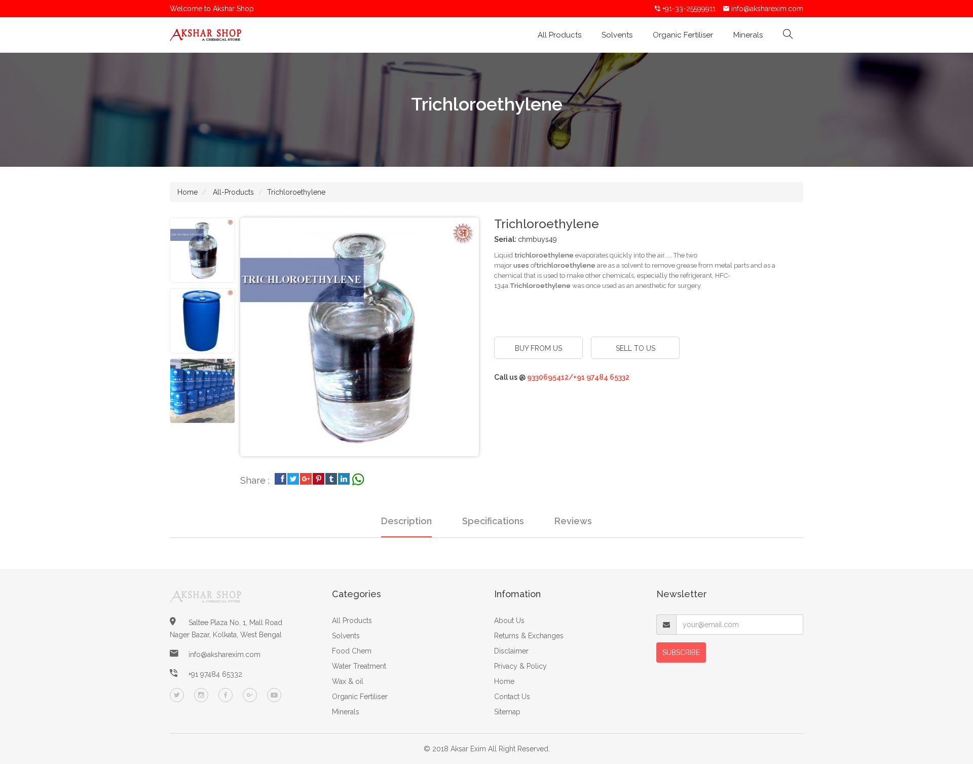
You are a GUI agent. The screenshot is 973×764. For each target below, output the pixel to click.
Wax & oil (347, 681)
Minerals (748, 35)
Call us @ (561, 377)
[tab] (202, 250)
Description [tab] (406, 521)
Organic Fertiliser (683, 35)
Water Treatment (359, 666)
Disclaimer (511, 651)
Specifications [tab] (493, 521)
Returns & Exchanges (529, 636)
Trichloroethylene (296, 192)
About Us (509, 620)
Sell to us (635, 348)
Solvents (617, 35)
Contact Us (512, 697)
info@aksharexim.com (767, 9)
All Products (559, 35)
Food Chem (351, 651)
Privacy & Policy (520, 666)
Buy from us (538, 348)
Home (187, 192)
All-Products (232, 192)
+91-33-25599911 (688, 9)
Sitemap (507, 712)
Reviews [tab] (573, 521)
